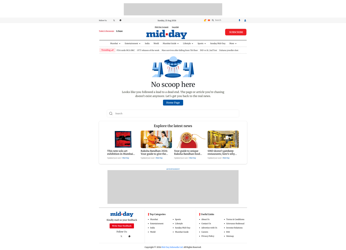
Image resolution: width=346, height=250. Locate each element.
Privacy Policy (207, 236)
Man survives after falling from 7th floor (180, 50)
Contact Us (206, 223)
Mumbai (114, 43)
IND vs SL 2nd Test (208, 50)
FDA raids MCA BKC (126, 50)
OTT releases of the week (148, 50)
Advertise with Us (209, 228)
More (231, 43)
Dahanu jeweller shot (228, 50)
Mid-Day (125, 158)
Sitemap (230, 236)
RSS (228, 232)
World (156, 43)
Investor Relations (234, 228)
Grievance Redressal (235, 223)
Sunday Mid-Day (217, 43)
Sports (200, 43)
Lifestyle (187, 43)
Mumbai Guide (169, 43)
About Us (205, 219)
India (147, 43)
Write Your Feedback (122, 226)
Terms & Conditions (235, 219)
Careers (204, 232)
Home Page (173, 102)
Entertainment (131, 43)
